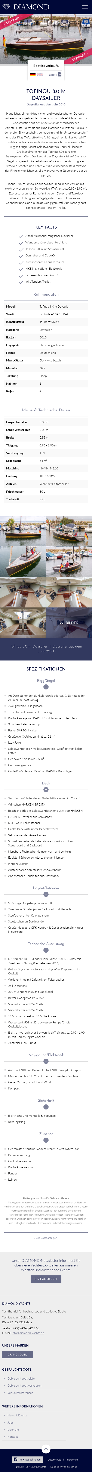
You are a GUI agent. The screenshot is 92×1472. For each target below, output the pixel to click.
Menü (85, 7)
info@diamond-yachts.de (28, 1333)
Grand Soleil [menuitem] (17, 1354)
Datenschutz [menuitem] (54, 1459)
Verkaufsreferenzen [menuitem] (20, 1392)
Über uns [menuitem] (13, 1429)
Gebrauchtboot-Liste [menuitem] (21, 1378)
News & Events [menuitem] (17, 1415)
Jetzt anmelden (46, 1279)
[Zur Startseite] (25, 7)
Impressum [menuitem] (72, 1459)
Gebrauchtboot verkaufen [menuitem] (24, 1385)
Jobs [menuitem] (10, 1422)
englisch (40, 74)
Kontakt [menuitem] (12, 1436)
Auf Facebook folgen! (30, 1459)
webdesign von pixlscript (63, 1466)
